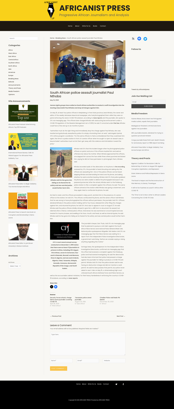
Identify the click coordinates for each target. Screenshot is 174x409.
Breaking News (13, 79)
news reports (97, 118)
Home (70, 26)
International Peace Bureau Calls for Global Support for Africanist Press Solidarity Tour (21, 155)
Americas (11, 72)
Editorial (11, 82)
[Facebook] (123, 384)
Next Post (121, 316)
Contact (103, 26)
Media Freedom (13, 91)
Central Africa (13, 60)
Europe (10, 75)
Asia (9, 69)
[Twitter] (116, 384)
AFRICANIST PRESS (94, 8)
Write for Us (86, 26)
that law (116, 123)
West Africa (12, 53)
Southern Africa (13, 63)
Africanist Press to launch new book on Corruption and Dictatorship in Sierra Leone (22, 215)
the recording (120, 167)
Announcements (14, 85)
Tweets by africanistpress (140, 89)
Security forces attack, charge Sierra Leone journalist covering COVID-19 (61, 300)
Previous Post (55, 316)
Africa (10, 50)
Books (95, 26)
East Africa (12, 56)
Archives (11, 262)
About (77, 26)
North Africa (12, 66)
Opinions (11, 94)
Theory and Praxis (14, 88)
